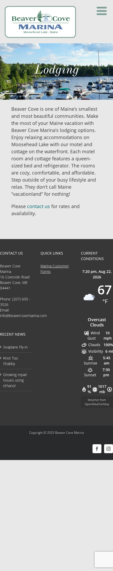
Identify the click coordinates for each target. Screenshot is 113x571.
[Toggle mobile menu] (102, 11)
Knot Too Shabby (10, 361)
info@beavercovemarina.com (23, 315)
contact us (38, 206)
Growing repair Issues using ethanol (15, 380)
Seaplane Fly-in (15, 347)
